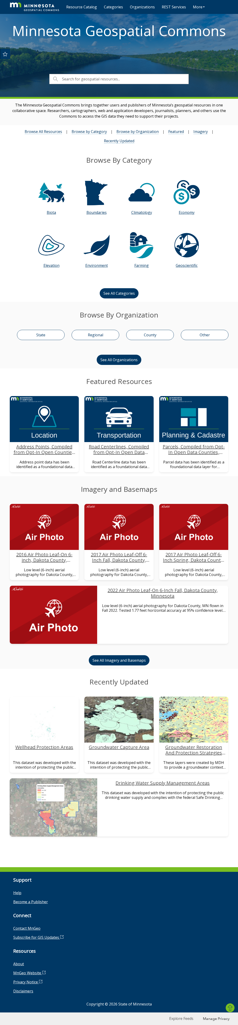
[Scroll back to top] (230, 1007)
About (18, 963)
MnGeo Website (27, 972)
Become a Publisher (30, 901)
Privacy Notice (26, 982)
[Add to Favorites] (5, 54)
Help (17, 892)
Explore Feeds (181, 1018)
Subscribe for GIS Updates (36, 937)
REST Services (174, 7)
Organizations (142, 7)
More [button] (197, 7)
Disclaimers (23, 991)
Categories (113, 7)
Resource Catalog (81, 7)
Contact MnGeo (26, 928)
